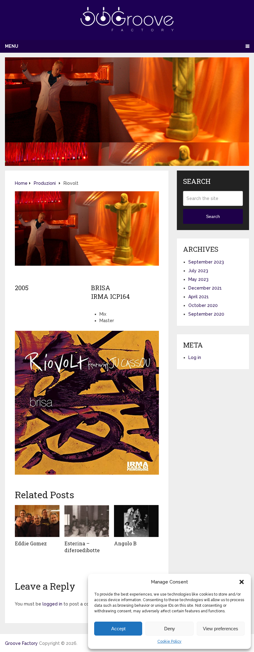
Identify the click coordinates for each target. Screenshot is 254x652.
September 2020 (206, 314)
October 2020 (203, 305)
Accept (118, 628)
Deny (169, 628)
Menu (11, 46)
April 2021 (198, 296)
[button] (242, 582)
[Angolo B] (136, 521)
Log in (194, 357)
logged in (52, 603)
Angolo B (125, 543)
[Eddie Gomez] (37, 521)
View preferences (220, 628)
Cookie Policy (169, 641)
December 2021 (205, 288)
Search (213, 216)
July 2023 (198, 270)
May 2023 (198, 279)
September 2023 (206, 261)
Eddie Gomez (31, 543)
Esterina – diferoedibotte (82, 546)
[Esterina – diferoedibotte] (86, 521)
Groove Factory (21, 643)
